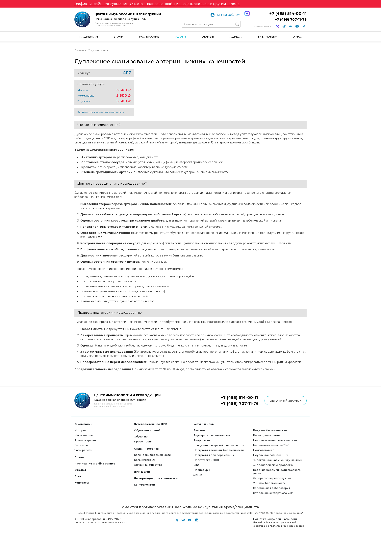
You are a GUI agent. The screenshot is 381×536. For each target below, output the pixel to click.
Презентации (143, 441)
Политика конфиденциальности (275, 519)
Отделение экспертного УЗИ (273, 492)
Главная (79, 50)
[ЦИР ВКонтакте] (290, 26)
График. (81, 4)
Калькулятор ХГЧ (146, 459)
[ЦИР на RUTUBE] (304, 26)
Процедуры (201, 469)
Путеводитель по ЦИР (150, 424)
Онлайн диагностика (148, 464)
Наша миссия (83, 435)
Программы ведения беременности (218, 450)
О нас (297, 36)
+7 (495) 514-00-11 (288, 13)
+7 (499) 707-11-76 (291, 19)
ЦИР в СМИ (142, 471)
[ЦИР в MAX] (277, 26)
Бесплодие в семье (267, 435)
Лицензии (81, 445)
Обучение (141, 436)
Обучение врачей (147, 430)
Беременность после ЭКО (271, 445)
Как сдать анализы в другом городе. (208, 4)
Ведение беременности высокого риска (277, 471)
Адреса (235, 36)
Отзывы (208, 36)
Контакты (81, 482)
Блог (78, 476)
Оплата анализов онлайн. (152, 4)
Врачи (118, 36)
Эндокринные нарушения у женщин (277, 460)
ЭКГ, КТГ (199, 474)
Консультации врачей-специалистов (218, 445)
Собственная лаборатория (271, 488)
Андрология (201, 440)
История (80, 430)
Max (247, 13)
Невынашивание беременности (275, 440)
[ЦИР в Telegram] (284, 26)
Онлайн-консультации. (109, 4)
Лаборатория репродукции (272, 478)
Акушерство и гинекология (212, 435)
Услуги (180, 36)
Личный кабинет (228, 15)
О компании (83, 424)
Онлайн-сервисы (146, 448)
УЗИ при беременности (269, 483)
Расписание (149, 36)
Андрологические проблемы (273, 464)
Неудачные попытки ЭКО (270, 455)
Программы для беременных (213, 455)
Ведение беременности (270, 430)
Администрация (85, 440)
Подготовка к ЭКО (206, 460)
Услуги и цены (97, 50)
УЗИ (196, 464)
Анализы (199, 430)
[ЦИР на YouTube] (297, 26)
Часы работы (83, 450)
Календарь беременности (152, 454)
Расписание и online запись (94, 463)
